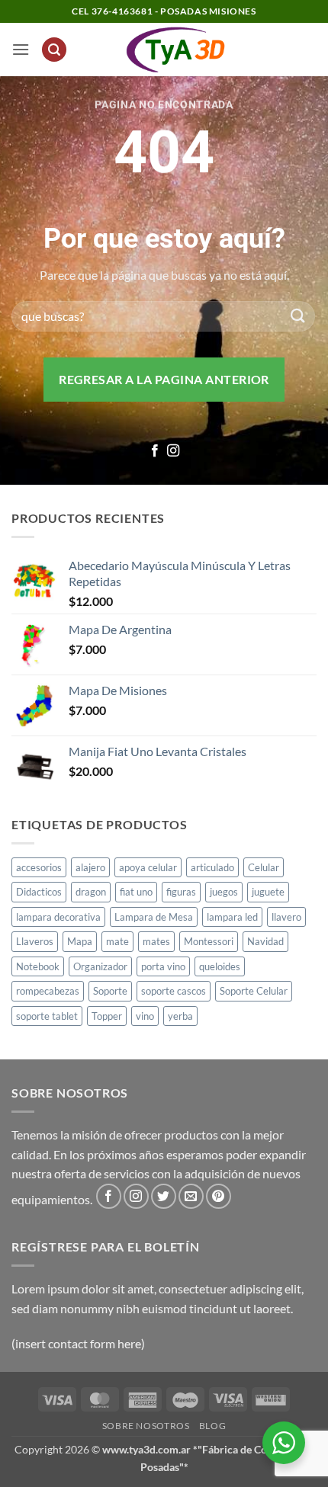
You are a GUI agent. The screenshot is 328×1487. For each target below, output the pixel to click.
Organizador (100, 966)
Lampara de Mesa (153, 917)
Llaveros (34, 941)
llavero (286, 917)
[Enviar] (298, 316)
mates (156, 941)
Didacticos (39, 892)
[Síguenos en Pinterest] (218, 1196)
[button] (20, 49)
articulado (212, 867)
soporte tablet (47, 1016)
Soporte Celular (254, 991)
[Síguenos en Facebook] (155, 451)
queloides (219, 966)
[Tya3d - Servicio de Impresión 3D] (176, 49)
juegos (224, 892)
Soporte (110, 991)
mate (117, 941)
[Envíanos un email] (191, 1196)
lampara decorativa (58, 917)
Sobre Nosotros (146, 1425)
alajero (90, 867)
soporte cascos (173, 991)
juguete (268, 892)
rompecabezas (47, 991)
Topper (107, 1016)
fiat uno (136, 892)
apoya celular (148, 867)
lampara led (232, 917)
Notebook (37, 966)
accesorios (39, 867)
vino (145, 1016)
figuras (181, 892)
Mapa (79, 941)
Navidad (265, 941)
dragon (91, 892)
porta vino (163, 966)
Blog (212, 1425)
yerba (180, 1016)
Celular (263, 867)
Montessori (208, 941)
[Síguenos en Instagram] (173, 451)
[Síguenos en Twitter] (163, 1196)
